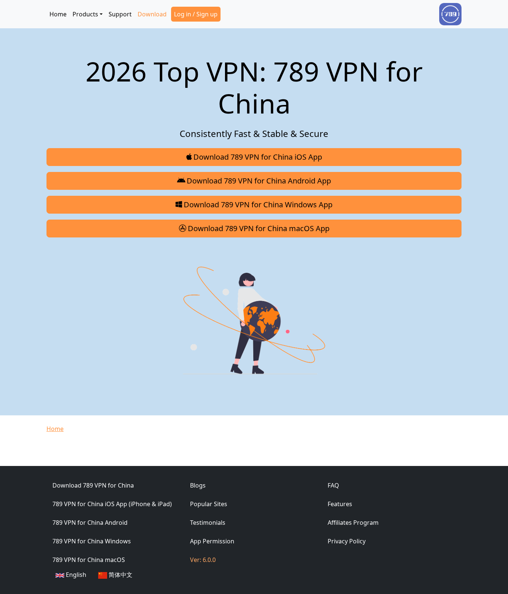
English (75, 575)
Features (340, 504)
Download (152, 14)
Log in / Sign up (196, 14)
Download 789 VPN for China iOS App (257, 157)
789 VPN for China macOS (88, 560)
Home (58, 14)
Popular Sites (208, 504)
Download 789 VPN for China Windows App (258, 204)
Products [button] (85, 14)
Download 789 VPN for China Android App (259, 181)
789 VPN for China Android (90, 522)
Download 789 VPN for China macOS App (258, 228)
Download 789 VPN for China (93, 485)
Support (120, 14)
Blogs (198, 485)
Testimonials (207, 522)
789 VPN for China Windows (91, 541)
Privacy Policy (347, 541)
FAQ (333, 485)
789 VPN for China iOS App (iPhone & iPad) (112, 504)
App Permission (212, 541)
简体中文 (119, 575)
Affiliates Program (353, 522)
